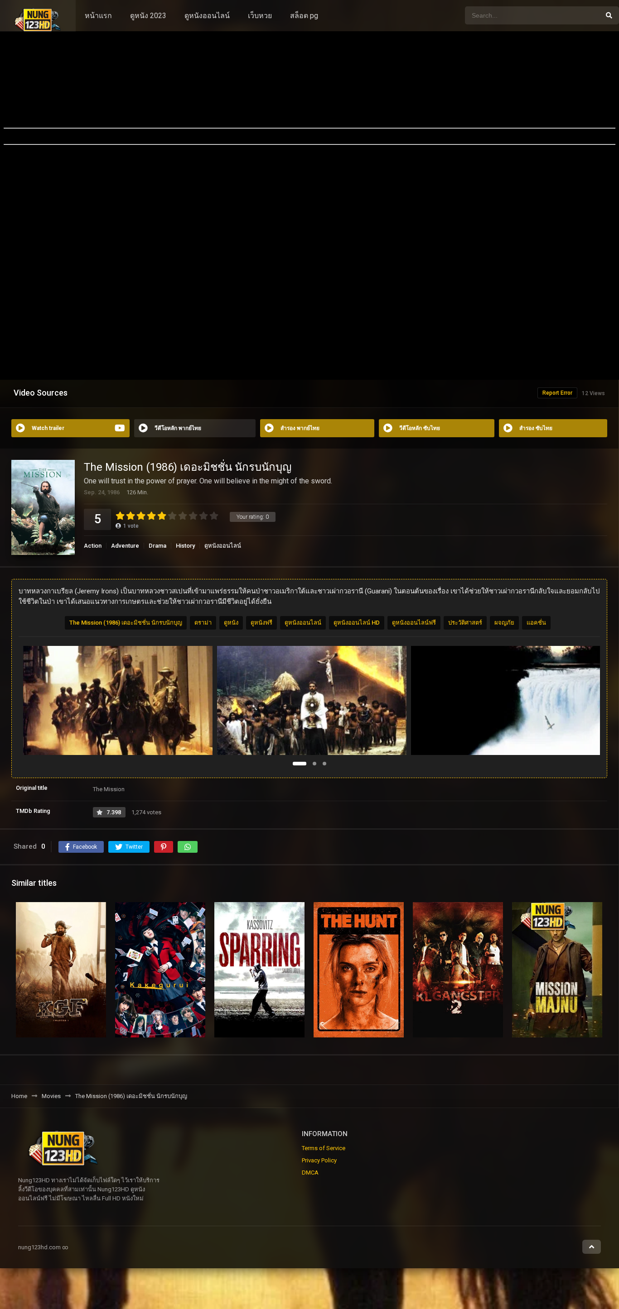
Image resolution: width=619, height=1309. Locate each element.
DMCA (310, 1172)
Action (93, 546)
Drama (157, 546)
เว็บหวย (260, 15)
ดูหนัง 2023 (148, 15)
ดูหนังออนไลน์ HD (357, 622)
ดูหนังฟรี (261, 622)
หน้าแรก (98, 15)
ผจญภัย (504, 622)
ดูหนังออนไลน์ (207, 15)
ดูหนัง (231, 622)
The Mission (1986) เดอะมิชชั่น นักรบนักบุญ (125, 622)
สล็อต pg (304, 15)
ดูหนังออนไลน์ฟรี (414, 622)
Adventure (125, 546)
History (185, 546)
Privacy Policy (319, 1160)
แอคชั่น (536, 622)
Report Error (557, 393)
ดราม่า (203, 622)
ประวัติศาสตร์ (465, 622)
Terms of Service (323, 1148)
